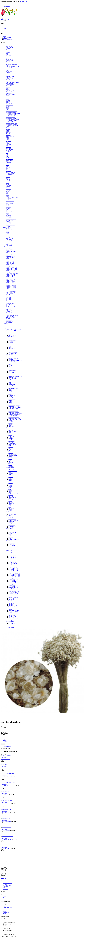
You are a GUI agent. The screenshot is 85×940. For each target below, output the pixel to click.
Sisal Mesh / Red (9, 60)
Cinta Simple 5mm (10, 258)
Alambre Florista (9, 47)
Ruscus (7, 214)
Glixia (7, 88)
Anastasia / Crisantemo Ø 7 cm (12, 66)
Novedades (5, 897)
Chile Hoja (8, 186)
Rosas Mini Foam (9, 217)
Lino (7, 153)
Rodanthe (8, 109)
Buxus (7, 181)
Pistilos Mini (8, 216)
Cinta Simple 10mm (10, 259)
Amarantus (8, 177)
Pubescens (8, 208)
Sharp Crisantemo (9, 127)
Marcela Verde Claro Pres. (6, 839)
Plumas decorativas (10, 57)
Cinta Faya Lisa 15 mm (11, 264)
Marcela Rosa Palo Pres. (6, 803)
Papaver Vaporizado (10, 160)
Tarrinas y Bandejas (10, 59)
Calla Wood (8, 143)
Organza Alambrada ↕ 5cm (11, 284)
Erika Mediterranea (10, 84)
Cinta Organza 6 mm (10, 274)
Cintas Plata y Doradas (10, 308)
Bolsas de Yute (9, 239)
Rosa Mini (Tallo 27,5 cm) (11, 123)
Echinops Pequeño (10, 149)
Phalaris (7, 161)
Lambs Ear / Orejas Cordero (12, 197)
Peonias (7, 107)
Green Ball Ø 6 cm (10, 90)
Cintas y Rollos (8, 247)
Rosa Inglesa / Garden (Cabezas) (13, 113)
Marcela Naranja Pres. (5, 759)
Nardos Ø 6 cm (9, 101)
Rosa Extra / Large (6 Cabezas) (12, 119)
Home (4, 328)
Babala (7, 137)
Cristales (7, 511)
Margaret (8, 100)
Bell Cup (8, 139)
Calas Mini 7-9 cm (10, 76)
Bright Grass (8, 141)
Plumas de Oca (9, 55)
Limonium (8, 97)
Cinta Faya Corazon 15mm (11, 268)
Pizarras (7, 54)
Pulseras (7, 232)
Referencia (3, 748)
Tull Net (7, 305)
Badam (7, 138)
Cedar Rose (8, 144)
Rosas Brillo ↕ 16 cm (10, 225)
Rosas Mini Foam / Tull (11, 219)
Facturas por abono (7, 885)
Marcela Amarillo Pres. (5, 830)
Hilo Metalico (9, 322)
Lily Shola (8, 151)
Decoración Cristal (12, 514)
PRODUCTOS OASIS (11, 330)
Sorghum (8, 130)
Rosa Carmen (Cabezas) (11, 112)
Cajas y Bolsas (8, 238)
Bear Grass (8, 180)
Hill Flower (8, 150)
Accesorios (10, 332)
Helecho (7, 195)
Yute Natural (8, 314)
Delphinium (8, 171)
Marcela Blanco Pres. (5, 848)
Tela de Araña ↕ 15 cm (10, 296)
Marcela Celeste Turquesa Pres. (7, 785)
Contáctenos (5, 911)
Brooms (7, 142)
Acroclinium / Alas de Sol (11, 64)
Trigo (7, 168)
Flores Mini (7, 215)
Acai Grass (8, 135)
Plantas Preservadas (9, 172)
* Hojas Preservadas (10, 174)
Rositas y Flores (9, 223)
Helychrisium (8, 93)
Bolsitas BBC (9, 240)
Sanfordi (7, 163)
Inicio (4, 28)
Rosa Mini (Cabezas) (10, 115)
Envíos (4, 906)
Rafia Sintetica (9, 310)
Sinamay (7, 250)
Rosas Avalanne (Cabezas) (11, 111)
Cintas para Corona (10, 316)
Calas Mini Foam (9, 220)
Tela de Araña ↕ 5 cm (10, 294)
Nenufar (7, 102)
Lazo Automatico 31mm (11, 291)
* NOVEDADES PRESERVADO (13, 329)
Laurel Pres (8, 199)
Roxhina (7, 126)
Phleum (7, 108)
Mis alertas (5, 889)
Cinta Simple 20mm (10, 261)
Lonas (7, 154)
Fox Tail (7, 191)
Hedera (7, 193)
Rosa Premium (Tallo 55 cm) (12, 125)
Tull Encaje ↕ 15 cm (10, 302)
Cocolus (7, 184)
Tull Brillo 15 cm (9, 304)
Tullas (7, 210)
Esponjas (10, 334)
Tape (7, 58)
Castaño (7, 183)
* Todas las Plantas (10, 173)
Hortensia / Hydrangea (10, 94)
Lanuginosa (8, 198)
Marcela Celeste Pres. (5, 812)
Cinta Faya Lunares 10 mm (11, 270)
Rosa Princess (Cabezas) (11, 114)
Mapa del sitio (6, 912)
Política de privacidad (7, 907)
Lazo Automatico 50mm (11, 292)
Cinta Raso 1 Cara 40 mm (11, 287)
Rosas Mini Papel (9, 222)
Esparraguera (8, 189)
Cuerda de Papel (9, 321)
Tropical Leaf (8, 211)
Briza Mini (8, 72)
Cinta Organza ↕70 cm (10, 282)
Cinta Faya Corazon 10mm (11, 267)
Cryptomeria (8, 185)
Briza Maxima (9, 71)
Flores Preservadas (8, 61)
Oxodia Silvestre (9, 105)
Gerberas (8, 87)
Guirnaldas (8, 52)
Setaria (7, 165)
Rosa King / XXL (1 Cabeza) (12, 121)
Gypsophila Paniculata (10, 91)
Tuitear (4, 740)
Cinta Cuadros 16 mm (10, 256)
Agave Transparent (10, 136)
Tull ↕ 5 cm (8, 297)
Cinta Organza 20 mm (10, 278)
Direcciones (5, 886)
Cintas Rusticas (9, 255)
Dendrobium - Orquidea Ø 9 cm (12, 82)
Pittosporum (8, 207)
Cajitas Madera (9, 245)
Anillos (7, 233)
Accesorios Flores (9, 46)
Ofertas (4, 896)
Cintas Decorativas (10, 252)
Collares (7, 231)
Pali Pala (7, 106)
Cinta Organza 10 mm (10, 275)
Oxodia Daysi (9, 103)
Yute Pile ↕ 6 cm (9, 311)
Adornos (7, 235)
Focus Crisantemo (9, 83)
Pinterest (5, 741)
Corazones (8, 49)
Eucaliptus (8, 190)
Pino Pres (8, 205)
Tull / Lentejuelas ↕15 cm (11, 306)
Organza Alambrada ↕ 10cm (12, 315)
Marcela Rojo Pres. (5, 794)
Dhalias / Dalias (9, 81)
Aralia (7, 178)
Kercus (7, 196)
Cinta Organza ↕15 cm (10, 280)
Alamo (7, 175)
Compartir (5, 739)
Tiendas (4, 913)
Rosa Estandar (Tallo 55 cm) (12, 124)
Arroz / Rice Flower (10, 67)
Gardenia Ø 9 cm (9, 85)
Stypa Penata (8, 132)
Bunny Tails (8, 75)
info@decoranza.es (5, 19)
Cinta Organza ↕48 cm (10, 281)
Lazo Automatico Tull (10, 293)
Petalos (7, 53)
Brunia (7, 73)
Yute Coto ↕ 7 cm (9, 312)
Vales (4, 887)
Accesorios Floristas (9, 45)
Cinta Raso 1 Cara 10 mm (11, 285)
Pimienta (7, 204)
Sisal (7, 166)
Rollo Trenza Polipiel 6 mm (11, 288)
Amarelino (8, 65)
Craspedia (8, 79)
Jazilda (7, 95)
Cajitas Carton (9, 244)
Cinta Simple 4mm (10, 257)
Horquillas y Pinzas (10, 229)
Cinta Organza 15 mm (10, 276)
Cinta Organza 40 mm (10, 279)
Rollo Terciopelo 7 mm (11, 290)
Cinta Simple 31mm (10, 262)
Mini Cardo (8, 157)
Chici (7, 187)
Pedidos (5, 884)
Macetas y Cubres (7, 227)
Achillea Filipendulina (10, 63)
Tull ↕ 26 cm (8, 299)
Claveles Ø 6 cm (9, 78)
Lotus (7, 155)
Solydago (8, 129)
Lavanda (7, 96)
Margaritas (8, 226)
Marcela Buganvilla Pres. (6, 821)
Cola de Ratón (9, 318)
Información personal (7, 883)
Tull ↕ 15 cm (8, 298)
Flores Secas (7, 133)
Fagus (7, 192)
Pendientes (8, 234)
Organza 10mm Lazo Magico (12, 273)
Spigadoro (8, 167)
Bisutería (6, 228)
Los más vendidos (7, 898)
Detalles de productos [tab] (7, 746)
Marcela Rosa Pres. (5, 768)
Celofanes (8, 48)
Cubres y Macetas (9, 51)
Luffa (7, 156)
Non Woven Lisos (9, 249)
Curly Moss (8, 147)
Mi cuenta (3, 878)
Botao (7, 70)
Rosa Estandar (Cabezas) (11, 118)
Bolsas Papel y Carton (10, 243)
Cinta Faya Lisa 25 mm (11, 251)
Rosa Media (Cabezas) (10, 117)
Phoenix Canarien (9, 203)
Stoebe (7, 131)
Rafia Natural (8, 162)
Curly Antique (9, 145)
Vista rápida (4, 757)
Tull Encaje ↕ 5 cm (10, 300)
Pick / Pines (5, 323)
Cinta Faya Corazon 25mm (11, 269)
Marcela (7, 99)
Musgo (7, 202)
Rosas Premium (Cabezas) (11, 120)
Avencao (8, 179)
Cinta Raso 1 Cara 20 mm (11, 286)
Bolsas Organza (9, 241)
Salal (7, 209)
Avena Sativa (8, 69)
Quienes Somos (6, 910)
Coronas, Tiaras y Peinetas (11, 237)
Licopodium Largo (10, 201)
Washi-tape (8, 309)
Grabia (7, 89)
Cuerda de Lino (9, 320)
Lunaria (7, 213)
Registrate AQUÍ (23, 1)
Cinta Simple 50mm (10, 263)
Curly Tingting (9, 148)
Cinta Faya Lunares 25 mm (11, 271)
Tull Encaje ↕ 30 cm (10, 303)
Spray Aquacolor (12, 335)
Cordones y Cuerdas (9, 317)
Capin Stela (8, 77)
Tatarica (7, 169)
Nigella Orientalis (9, 159)
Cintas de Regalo (9, 253)
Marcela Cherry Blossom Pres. (7, 776)
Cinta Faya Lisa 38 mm (11, 265)
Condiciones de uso (7, 908)
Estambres (8, 221)
